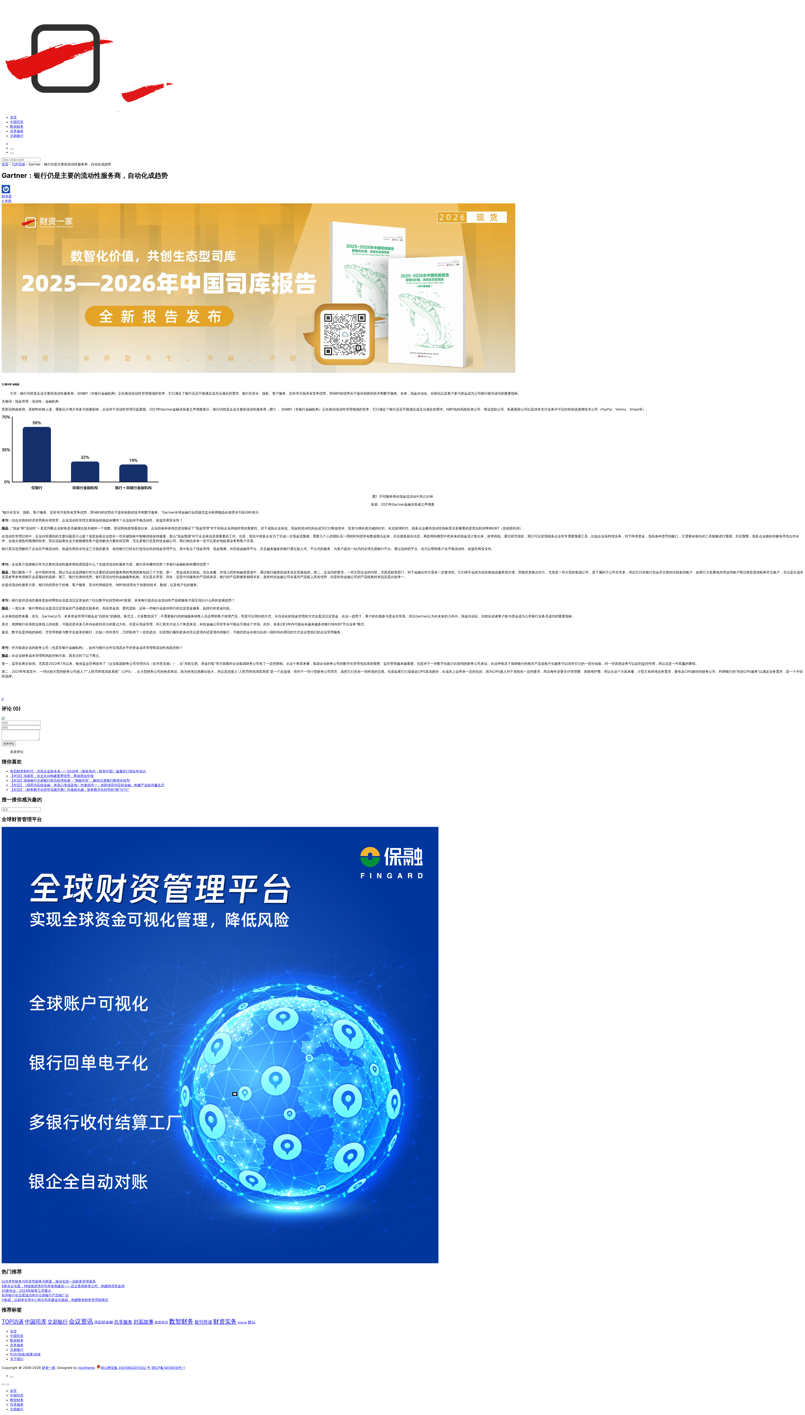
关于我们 (16, 1359)
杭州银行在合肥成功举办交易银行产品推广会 (35, 1295)
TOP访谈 (13, 1321)
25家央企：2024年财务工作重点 (26, 1290)
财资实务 (225, 1321)
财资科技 (242, 1322)
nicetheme (86, 1368)
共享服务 (16, 131)
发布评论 (8, 743)
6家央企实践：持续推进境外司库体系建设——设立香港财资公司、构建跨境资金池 (63, 1286)
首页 (13, 117)
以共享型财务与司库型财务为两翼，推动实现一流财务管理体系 (49, 1281)
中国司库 (16, 122)
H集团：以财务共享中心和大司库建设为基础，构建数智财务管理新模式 (55, 1300)
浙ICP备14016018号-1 (168, 1368)
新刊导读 (203, 1322)
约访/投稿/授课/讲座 (25, 1354)
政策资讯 (161, 1322)
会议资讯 (81, 1321)
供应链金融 (103, 1322)
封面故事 (144, 1322)
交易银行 (16, 136)
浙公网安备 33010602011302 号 (125, 1368)
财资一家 (48, 1368)
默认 (252, 1322)
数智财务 (16, 126)
